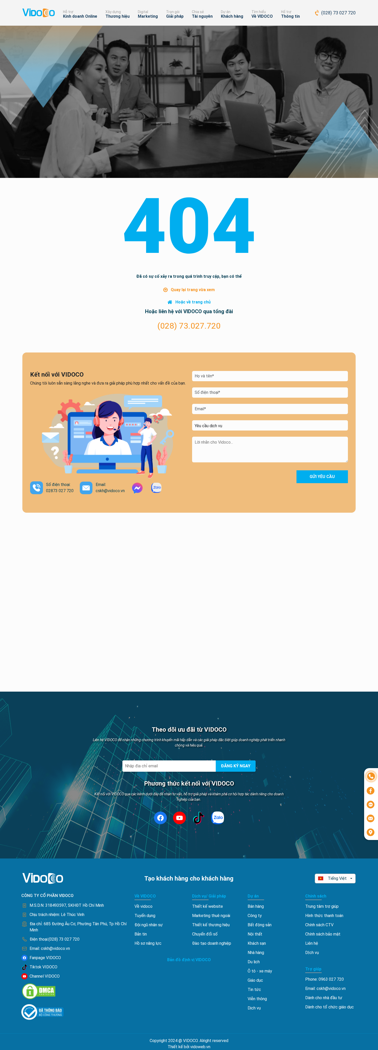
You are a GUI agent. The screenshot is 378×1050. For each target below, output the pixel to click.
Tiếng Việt (337, 878)
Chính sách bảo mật (322, 934)
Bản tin (140, 934)
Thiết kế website (207, 906)
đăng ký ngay (235, 765)
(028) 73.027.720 (189, 326)
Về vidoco (143, 906)
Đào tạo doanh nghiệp (211, 943)
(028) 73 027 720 (338, 12)
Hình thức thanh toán (324, 915)
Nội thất (255, 934)
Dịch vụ (254, 1008)
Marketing (148, 16)
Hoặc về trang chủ (193, 302)
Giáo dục (255, 980)
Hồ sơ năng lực (147, 943)
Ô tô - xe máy (260, 971)
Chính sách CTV (319, 924)
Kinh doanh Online (80, 16)
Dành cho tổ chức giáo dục (329, 1007)
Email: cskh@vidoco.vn (325, 988)
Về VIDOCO (262, 16)
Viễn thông (257, 998)
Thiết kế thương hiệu (211, 924)
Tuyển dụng (144, 915)
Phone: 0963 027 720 (324, 979)
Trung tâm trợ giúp (322, 906)
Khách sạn (257, 943)
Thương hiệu (117, 16)
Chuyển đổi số (205, 934)
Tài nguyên (202, 16)
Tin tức (254, 989)
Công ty (255, 915)
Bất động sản (260, 924)
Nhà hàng (256, 952)
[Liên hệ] (371, 776)
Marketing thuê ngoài (211, 915)
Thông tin (290, 16)
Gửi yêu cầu (322, 476)
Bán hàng (256, 906)
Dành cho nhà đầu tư (323, 997)
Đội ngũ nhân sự (148, 924)
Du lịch (254, 961)
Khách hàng (232, 16)
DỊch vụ (312, 952)
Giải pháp (175, 16)
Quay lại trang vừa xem (193, 289)
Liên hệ (311, 943)
